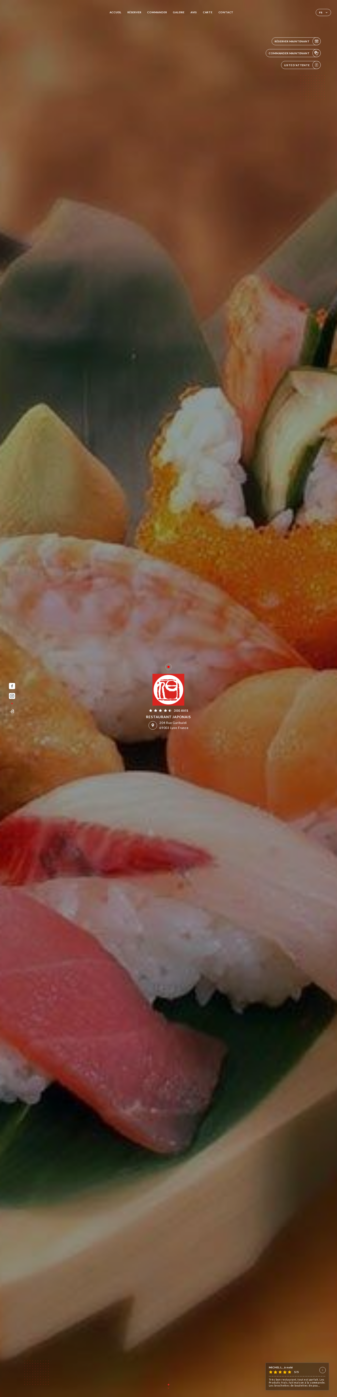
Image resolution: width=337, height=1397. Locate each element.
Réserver (134, 12)
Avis (194, 12)
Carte (208, 12)
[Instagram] (12, 696)
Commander (157, 12)
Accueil (116, 12)
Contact (226, 12)
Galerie (179, 12)
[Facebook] (12, 686)
